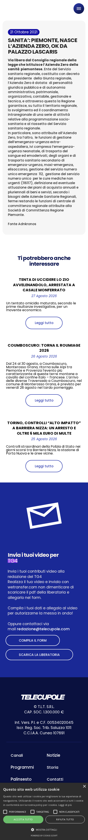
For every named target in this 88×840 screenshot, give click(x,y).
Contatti (55, 779)
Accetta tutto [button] (23, 819)
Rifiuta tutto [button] (65, 819)
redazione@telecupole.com (43, 629)
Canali (17, 755)
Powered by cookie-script (44, 835)
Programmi (22, 767)
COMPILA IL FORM (33, 640)
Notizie (53, 755)
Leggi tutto (44, 323)
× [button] (84, 786)
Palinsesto (21, 779)
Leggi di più (65, 804)
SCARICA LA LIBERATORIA (39, 654)
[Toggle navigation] (78, 8)
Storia (52, 767)
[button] (44, 829)
